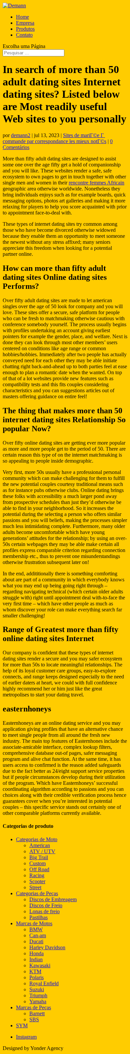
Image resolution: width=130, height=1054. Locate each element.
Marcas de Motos (34, 923)
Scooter (37, 881)
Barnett (37, 1013)
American (39, 845)
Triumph (38, 995)
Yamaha (37, 1001)
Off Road (39, 869)
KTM (35, 971)
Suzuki (36, 989)
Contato (24, 35)
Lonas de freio (44, 911)
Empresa (25, 23)
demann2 (20, 135)
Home (22, 17)
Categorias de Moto (36, 839)
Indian (36, 959)
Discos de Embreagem (53, 899)
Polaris (36, 977)
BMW (36, 929)
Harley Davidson (47, 947)
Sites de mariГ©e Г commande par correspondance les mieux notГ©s (54, 138)
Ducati (36, 941)
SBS (34, 1019)
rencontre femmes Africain (96, 182)
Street (35, 887)
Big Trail (38, 857)
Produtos (25, 29)
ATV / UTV (42, 851)
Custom (37, 863)
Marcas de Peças (33, 1007)
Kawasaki (39, 965)
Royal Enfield (44, 983)
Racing (36, 875)
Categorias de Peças (37, 893)
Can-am (37, 935)
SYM (22, 1025)
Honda (36, 953)
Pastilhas (38, 917)
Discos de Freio (45, 905)
